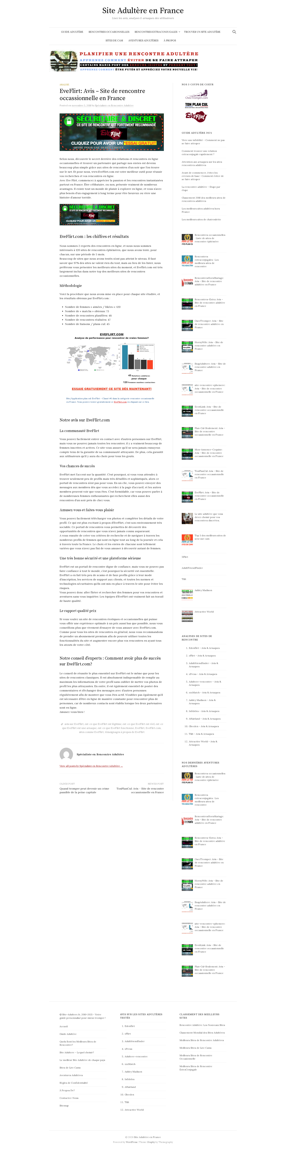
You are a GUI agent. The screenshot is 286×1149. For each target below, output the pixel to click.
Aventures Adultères (143, 40)
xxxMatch (194, 692)
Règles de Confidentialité (74, 1082)
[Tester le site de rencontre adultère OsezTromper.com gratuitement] (197, 94)
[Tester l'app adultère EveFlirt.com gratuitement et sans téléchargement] (112, 214)
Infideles (194, 711)
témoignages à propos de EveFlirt (124, 732)
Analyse (64, 84)
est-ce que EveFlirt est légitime (103, 724)
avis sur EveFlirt (74, 724)
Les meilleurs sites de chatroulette (201, 219)
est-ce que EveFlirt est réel (138, 724)
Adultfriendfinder (199, 663)
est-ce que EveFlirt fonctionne (116, 728)
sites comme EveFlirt (91, 732)
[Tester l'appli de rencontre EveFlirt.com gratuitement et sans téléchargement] (197, 116)
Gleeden (193, 726)
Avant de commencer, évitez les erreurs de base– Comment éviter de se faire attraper (203, 176)
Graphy (151, 1142)
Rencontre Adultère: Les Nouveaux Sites (202, 1025)
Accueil (64, 1026)
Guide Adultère (72, 31)
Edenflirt (194, 647)
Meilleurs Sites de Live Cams (195, 1047)
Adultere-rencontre (200, 681)
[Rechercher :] (234, 31)
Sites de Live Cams (70, 1067)
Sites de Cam (114, 40)
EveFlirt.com (120, 402)
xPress (192, 674)
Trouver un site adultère (202, 31)
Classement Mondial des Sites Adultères (202, 1032)
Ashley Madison (197, 700)
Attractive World (198, 741)
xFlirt (192, 655)
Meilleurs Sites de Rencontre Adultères (201, 1040)
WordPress (131, 1142)
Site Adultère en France (143, 11)
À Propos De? (67, 1090)
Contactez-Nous (69, 1097)
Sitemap (64, 1105)
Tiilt (191, 733)
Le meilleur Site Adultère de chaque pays (82, 1059)
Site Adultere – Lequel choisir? (77, 1052)
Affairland (194, 718)
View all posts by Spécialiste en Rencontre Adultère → (91, 766)
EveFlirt (139, 728)
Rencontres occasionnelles (109, 31)
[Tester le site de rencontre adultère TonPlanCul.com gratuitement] (197, 105)
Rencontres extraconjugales (156, 31)
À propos (170, 40)
